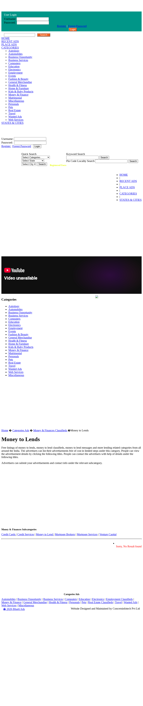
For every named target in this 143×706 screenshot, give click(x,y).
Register (62, 26)
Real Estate (14, 110)
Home (4, 430)
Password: (10, 22)
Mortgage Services (87, 534)
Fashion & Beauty (18, 78)
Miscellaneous (16, 100)
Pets (10, 107)
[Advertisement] (71, 228)
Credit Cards (8, 534)
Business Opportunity (20, 57)
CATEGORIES (10, 47)
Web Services (15, 119)
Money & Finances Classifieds (50, 430)
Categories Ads (20, 430)
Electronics (14, 69)
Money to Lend (45, 534)
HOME (5, 38)
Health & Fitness (17, 85)
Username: (10, 18)
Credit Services (25, 534)
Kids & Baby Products (20, 91)
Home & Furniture (18, 88)
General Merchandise (20, 82)
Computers (14, 63)
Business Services (18, 60)
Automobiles (15, 53)
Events (12, 75)
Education (14, 66)
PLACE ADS (9, 44)
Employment (15, 72)
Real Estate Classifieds (100, 602)
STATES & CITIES (12, 122)
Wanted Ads (15, 116)
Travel (11, 113)
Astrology (13, 50)
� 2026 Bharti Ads (14, 609)
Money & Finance (18, 94)
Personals (13, 104)
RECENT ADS (10, 41)
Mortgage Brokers (65, 534)
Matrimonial (15, 97)
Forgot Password (77, 26)
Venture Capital (107, 534)
